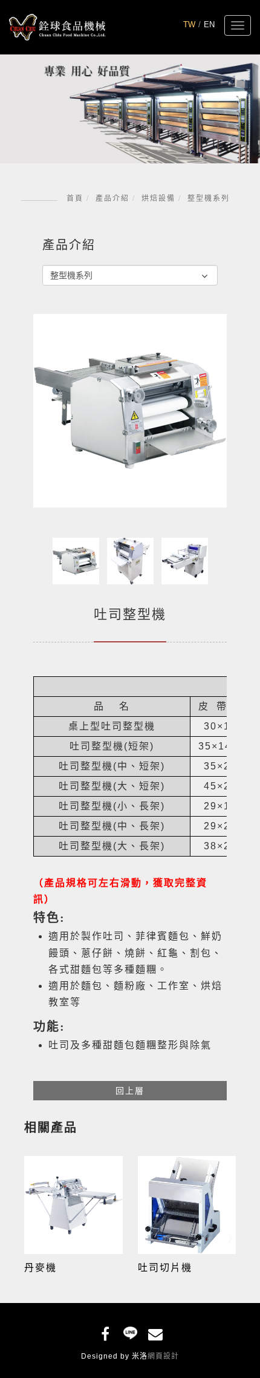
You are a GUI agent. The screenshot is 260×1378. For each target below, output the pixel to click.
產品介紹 (112, 198)
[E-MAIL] (155, 1332)
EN (209, 24)
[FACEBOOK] (105, 1332)
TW (189, 24)
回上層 (130, 1091)
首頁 (75, 198)
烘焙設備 (158, 198)
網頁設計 (163, 1356)
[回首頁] (57, 27)
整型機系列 (208, 198)
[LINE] (130, 1332)
